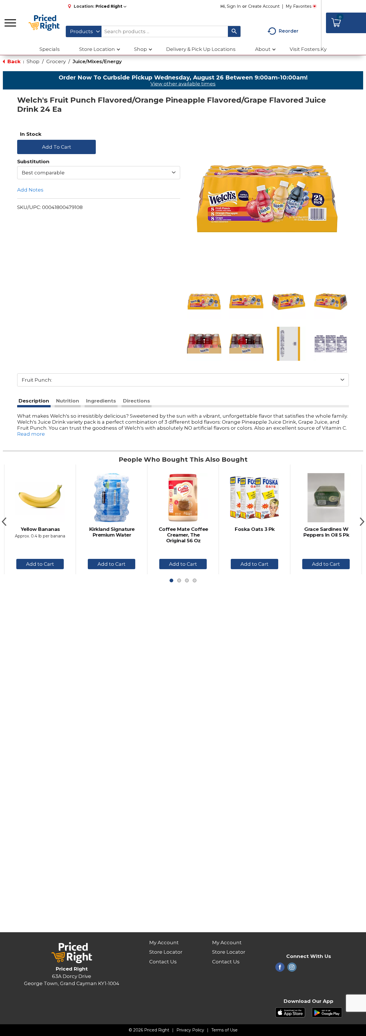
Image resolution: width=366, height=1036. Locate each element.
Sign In (234, 6)
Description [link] (34, 401)
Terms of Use (224, 1030)
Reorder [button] (289, 31)
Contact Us (163, 962)
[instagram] (292, 969)
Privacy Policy (190, 1030)
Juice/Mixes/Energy (97, 61)
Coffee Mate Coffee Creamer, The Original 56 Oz (183, 534)
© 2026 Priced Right (149, 1030)
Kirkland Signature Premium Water (112, 532)
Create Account (264, 6)
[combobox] (84, 31)
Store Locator (165, 952)
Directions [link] (136, 401)
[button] (111, 6)
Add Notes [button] (30, 190)
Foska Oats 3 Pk (255, 529)
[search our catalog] (234, 31)
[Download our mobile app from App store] (290, 1012)
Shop (33, 61)
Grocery (56, 61)
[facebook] (280, 969)
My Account (164, 942)
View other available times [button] (183, 84)
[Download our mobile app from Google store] (327, 1012)
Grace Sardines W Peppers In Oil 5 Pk (326, 532)
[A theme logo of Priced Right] (44, 23)
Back (13, 61)
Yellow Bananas (40, 529)
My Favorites (298, 6)
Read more (31, 434)
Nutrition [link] (67, 401)
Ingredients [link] (101, 401)
